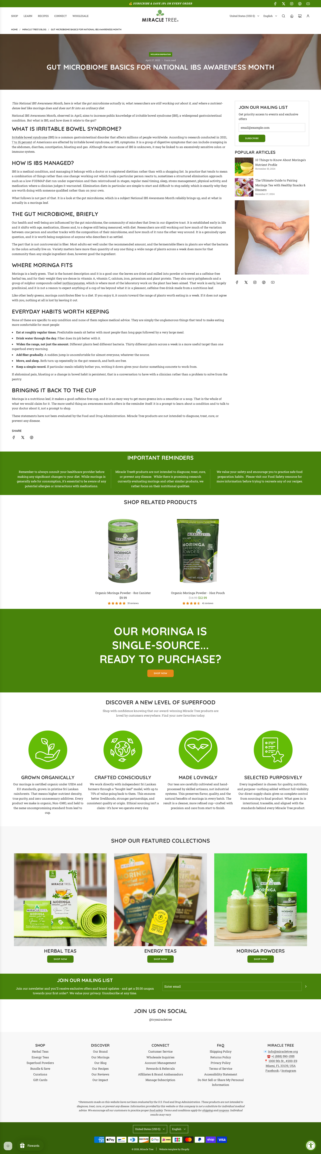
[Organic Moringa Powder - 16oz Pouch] (197, 551)
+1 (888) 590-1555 (282, 1056)
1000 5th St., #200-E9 (283, 1061)
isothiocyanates (73, 283)
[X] (283, 4)
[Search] (283, 16)
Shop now (160, 673)
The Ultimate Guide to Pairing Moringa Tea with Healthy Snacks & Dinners (280, 185)
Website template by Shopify (174, 1149)
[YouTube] (308, 4)
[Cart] (300, 16)
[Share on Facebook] (14, 438)
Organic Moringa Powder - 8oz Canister (123, 593)
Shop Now (60, 959)
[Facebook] (275, 4)
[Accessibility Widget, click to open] (310, 1145)
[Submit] (306, 986)
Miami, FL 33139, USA (281, 1066)
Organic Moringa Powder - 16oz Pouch (198, 593)
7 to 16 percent (22, 142)
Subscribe (252, 138)
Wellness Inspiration (160, 54)
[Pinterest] (300, 4)
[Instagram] (292, 4)
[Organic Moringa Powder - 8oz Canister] (123, 551)
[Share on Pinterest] (31, 438)
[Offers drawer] (292, 16)
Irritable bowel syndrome (29, 137)
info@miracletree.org (283, 1051)
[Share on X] (23, 438)
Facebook (272, 1070)
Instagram (288, 1070)
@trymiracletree (160, 1019)
